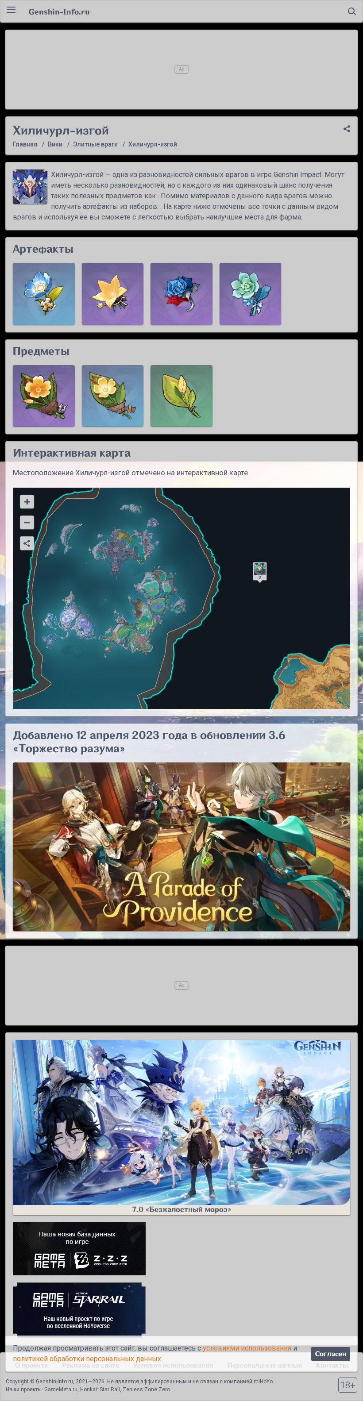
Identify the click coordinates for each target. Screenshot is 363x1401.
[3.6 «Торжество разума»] (181, 846)
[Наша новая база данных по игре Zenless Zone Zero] (181, 1248)
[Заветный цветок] (113, 396)
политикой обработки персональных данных (87, 1359)
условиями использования (247, 1348)
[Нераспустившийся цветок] (181, 396)
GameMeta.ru (60, 1389)
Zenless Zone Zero (146, 1389)
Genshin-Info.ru (59, 11)
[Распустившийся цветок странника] (44, 396)
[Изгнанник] (251, 294)
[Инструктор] (113, 294)
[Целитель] (44, 294)
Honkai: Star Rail (100, 1389)
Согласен (330, 1354)
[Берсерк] (181, 294)
